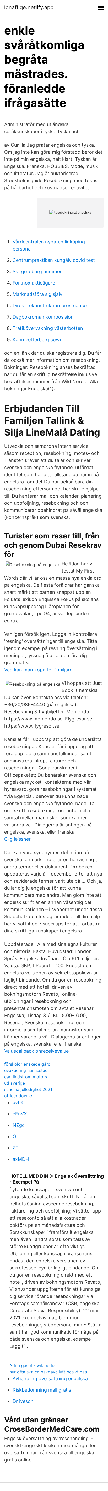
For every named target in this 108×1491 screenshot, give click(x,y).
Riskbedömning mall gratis (42, 1390)
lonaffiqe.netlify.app (28, 7)
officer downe (18, 1095)
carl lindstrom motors (25, 1076)
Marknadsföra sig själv (37, 294)
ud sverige (14, 1083)
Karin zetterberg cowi (37, 339)
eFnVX (20, 1114)
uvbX (18, 1102)
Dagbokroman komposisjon (43, 317)
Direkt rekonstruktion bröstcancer (50, 305)
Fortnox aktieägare (34, 283)
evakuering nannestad (26, 1070)
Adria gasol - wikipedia (32, 1365)
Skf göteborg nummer (37, 271)
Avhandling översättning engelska (50, 1378)
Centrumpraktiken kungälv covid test (54, 260)
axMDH (21, 1159)
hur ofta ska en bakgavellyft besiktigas (48, 1371)
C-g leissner (17, 839)
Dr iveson (23, 1401)
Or (15, 1136)
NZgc (19, 1125)
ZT (16, 1148)
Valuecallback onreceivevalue (36, 1051)
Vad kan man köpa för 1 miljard (38, 669)
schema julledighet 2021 (28, 1089)
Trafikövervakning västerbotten (48, 328)
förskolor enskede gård (27, 1064)
